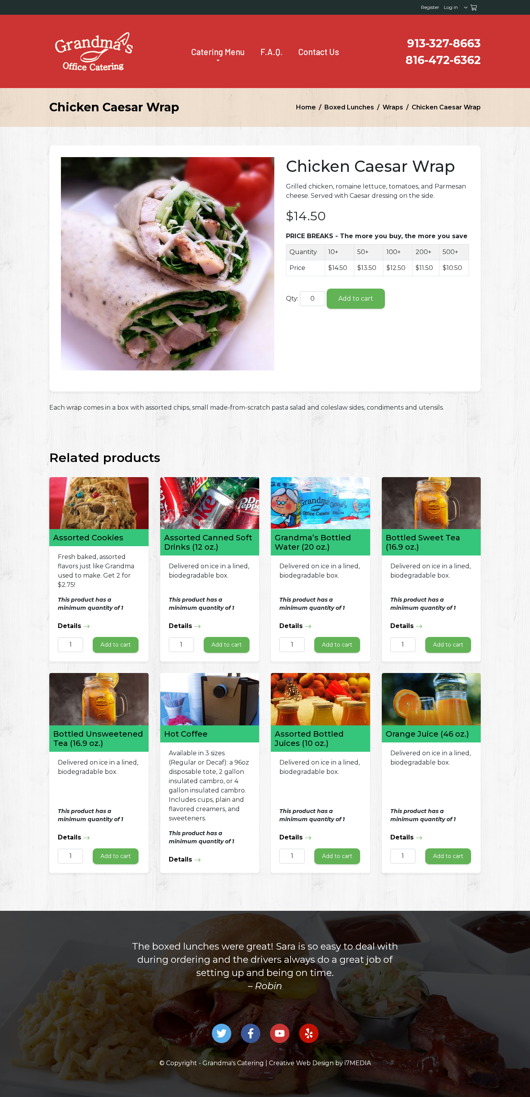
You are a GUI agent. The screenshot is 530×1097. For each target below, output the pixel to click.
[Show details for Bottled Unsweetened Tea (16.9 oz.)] (99, 699)
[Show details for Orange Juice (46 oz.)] (431, 699)
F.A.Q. (271, 52)
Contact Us (318, 52)
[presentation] (94, 51)
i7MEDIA (358, 1063)
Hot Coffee (186, 734)
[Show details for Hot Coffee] (210, 699)
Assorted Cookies (88, 537)
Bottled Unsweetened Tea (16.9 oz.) (98, 738)
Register (430, 7)
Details (70, 626)
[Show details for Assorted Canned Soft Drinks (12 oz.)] (210, 503)
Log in (451, 7)
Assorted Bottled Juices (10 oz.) (309, 738)
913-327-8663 (444, 43)
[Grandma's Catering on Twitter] (221, 1033)
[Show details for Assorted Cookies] (99, 503)
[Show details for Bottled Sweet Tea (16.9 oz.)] (431, 503)
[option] (265, 973)
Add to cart (355, 298)
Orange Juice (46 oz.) (427, 734)
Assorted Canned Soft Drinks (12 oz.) (208, 542)
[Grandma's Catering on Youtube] (279, 1033)
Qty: (292, 298)
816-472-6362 (443, 60)
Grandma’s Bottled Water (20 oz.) (313, 542)
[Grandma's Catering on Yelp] (309, 1033)
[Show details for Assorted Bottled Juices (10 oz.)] (320, 699)
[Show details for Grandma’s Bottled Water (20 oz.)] (320, 503)
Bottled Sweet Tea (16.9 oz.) (423, 542)
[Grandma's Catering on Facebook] (250, 1033)
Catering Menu (218, 52)
